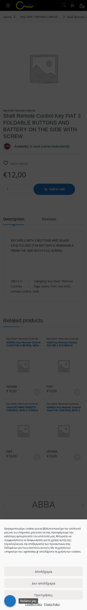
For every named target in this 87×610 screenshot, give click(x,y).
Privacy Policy (52, 604)
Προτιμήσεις (43, 595)
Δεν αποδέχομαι (44, 583)
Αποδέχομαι (43, 571)
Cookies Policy (33, 604)
